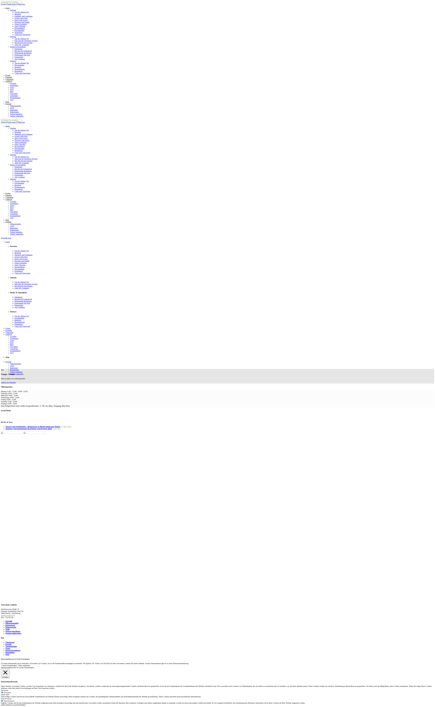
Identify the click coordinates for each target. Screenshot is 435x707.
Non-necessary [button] (6, 699)
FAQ (7, 655)
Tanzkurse (9, 642)
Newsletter (9, 653)
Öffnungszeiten (12, 623)
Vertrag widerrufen (13, 633)
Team (7, 648)
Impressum (10, 625)
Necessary (7, 693)
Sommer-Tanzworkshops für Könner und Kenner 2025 (28, 429)
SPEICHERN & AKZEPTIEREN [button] (13, 705)
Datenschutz (10, 627)
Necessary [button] (4, 690)
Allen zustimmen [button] (24, 665)
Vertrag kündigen (12, 631)
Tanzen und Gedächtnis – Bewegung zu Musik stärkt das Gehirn (32, 427)
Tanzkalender (11, 646)
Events (8, 644)
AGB (7, 629)
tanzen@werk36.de (8, 615)
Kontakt (8, 621)
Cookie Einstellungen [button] (9, 665)
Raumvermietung (12, 651)
